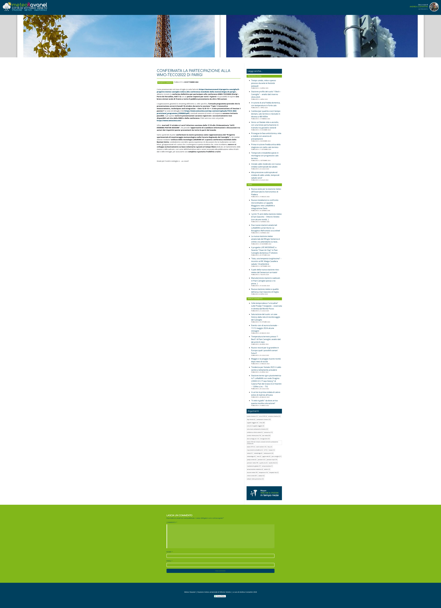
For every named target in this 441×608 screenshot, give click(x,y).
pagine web (266, 456)
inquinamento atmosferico (255, 450)
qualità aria (263, 463)
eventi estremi (261, 447)
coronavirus (268, 432)
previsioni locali (272, 459)
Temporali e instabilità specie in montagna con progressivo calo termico (264, 156)
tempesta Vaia (273, 472)
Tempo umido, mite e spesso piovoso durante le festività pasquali (263, 83)
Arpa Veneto (251, 419)
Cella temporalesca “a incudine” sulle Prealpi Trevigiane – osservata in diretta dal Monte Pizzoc (266, 306)
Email (169, 561)
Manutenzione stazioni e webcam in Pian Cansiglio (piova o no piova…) (265, 281)
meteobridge (258, 453)
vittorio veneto (252, 476)
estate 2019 (251, 447)
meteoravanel (268, 453)
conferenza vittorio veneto (255, 432)
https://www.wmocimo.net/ (169, 120)
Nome (170, 552)
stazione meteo (252, 472)
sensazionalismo (267, 466)
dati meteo (266, 435)
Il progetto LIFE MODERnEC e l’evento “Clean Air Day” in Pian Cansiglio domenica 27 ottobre (264, 250)
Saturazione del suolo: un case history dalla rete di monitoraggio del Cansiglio (265, 317)
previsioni (261, 459)
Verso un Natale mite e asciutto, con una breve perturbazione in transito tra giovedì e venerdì (265, 125)
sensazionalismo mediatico (255, 469)
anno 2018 (263, 416)
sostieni (267, 469)
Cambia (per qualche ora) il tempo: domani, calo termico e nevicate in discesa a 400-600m (266, 114)
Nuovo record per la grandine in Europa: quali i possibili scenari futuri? (265, 350)
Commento (172, 522)
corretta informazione (254, 435)
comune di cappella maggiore (255, 426)
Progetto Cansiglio (165, 83)
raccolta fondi (273, 463)
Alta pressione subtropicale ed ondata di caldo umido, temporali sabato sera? (265, 175)
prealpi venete (251, 459)
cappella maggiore (252, 423)
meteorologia (251, 456)
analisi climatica (252, 416)
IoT (265, 450)
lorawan (272, 450)
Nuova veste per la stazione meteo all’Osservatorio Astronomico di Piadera (266, 192)
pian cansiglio (276, 456)
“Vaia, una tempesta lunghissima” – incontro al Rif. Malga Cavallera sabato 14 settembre (266, 261)
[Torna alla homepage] (25, 6)
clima (262, 423)
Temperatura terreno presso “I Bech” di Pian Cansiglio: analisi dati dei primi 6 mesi (266, 339)
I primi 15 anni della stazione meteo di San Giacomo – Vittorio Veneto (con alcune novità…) (266, 217)
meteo (250, 453)
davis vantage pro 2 (253, 439)
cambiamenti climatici (264, 419)
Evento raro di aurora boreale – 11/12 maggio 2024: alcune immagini (264, 328)
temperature (263, 472)
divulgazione (265, 439)
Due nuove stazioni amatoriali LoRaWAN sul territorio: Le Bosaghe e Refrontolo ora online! (265, 228)
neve (259, 456)
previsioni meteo (252, 463)
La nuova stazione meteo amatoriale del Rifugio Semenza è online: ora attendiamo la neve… (265, 239)
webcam (261, 476)
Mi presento (423, 9)
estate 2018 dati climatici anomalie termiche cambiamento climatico (262, 442)
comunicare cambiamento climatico (257, 429)
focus (270, 447)
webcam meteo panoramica (255, 479)
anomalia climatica (274, 416)
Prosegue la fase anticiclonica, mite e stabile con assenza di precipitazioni (266, 136)
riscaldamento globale (254, 466)
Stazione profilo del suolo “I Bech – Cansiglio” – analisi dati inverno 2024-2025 (266, 94)
